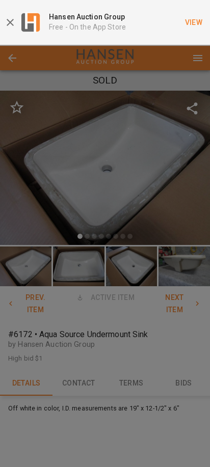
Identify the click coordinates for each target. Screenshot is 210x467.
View (194, 22)
